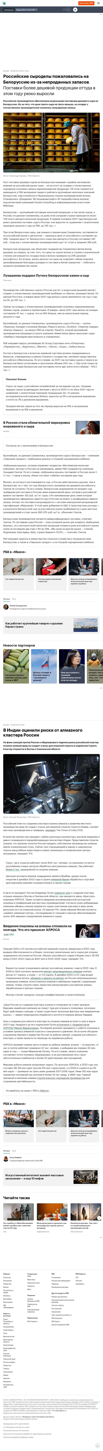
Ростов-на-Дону (9, 1362)
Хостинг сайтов (57, 1305)
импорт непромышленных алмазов (63, 971)
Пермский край (9, 1359)
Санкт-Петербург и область (8, 1321)
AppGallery (80, 1284)
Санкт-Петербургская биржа (43, 1416)
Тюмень (6, 1368)
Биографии (7, 1299)
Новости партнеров (19, 645)
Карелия (6, 1378)
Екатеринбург (8, 1326)
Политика (7, 280)
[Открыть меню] (98, 3)
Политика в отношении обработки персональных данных (27, 1433)
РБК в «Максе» (14, 552)
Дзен (29, 1289)
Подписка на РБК (32, 1305)
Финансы (6, 1295)
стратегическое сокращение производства (61, 1077)
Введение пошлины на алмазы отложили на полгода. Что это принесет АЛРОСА (37, 928)
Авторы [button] (6, 598)
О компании (56, 1277)
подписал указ (62, 892)
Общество (7, 1284)
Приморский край (8, 1385)
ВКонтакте (31, 1279)
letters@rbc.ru (60, 1410)
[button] (18, 574)
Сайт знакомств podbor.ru (62, 1315)
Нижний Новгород (7, 1354)
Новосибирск (8, 1330)
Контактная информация (61, 1280)
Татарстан (7, 1365)
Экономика (7, 1280)
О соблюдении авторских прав (16, 1427)
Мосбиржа (26, 1416)
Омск (5, 1333)
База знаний (7, 1302)
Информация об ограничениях (16, 1423)
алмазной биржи (60, 879)
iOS (77, 1277)
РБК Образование (8, 1306)
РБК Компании (77, 1231)
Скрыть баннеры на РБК (33, 1300)
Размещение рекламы (60, 1287)
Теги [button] (14, 598)
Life (4, 1231)
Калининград (8, 1345)
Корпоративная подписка (33, 1310)
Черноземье (8, 1372)
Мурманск (7, 1381)
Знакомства (56, 1311)
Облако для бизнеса (59, 1296)
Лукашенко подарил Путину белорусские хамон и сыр (46, 275)
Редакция (55, 1284)
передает (50, 830)
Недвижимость (43, 1231)
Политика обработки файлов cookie (18, 1437)
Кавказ (5, 1375)
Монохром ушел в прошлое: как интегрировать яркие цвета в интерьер (52, 1225)
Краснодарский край (9, 1349)
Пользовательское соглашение (16, 1430)
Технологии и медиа (8, 1291)
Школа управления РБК (60, 1324)
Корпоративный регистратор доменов (63, 1301)
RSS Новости (32, 1321)
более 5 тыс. (13, 869)
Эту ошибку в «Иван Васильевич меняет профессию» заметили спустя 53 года (18, 1225)
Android (79, 1280)
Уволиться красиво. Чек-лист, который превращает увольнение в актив (84, 1225)
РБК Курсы (56, 1321)
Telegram (31, 1286)
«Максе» (44, 1090)
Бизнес (6, 70)
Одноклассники (33, 1282)
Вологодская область (8, 1340)
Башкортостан (8, 1336)
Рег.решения (56, 1308)
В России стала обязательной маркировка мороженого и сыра (36, 424)
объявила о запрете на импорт (47, 977)
